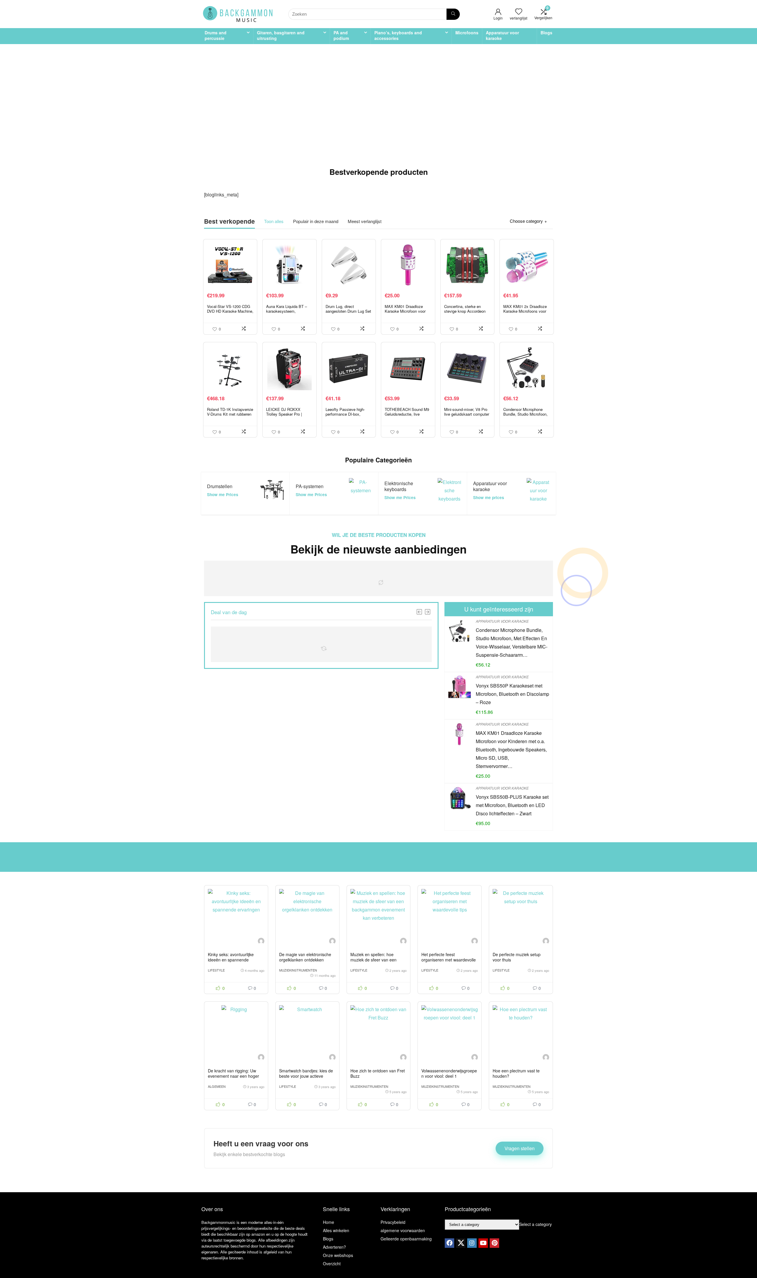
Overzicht (332, 1263)
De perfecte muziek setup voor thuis (517, 957)
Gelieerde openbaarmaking (406, 1239)
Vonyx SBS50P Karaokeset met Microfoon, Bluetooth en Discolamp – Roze (512, 694)
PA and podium (341, 35)
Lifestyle (216, 970)
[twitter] (460, 1243)
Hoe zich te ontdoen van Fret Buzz (377, 1073)
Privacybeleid (393, 1222)
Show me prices (488, 497)
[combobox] (535, 1224)
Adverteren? (334, 1247)
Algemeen (217, 1086)
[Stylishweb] (261, 941)
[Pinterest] (494, 1243)
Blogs (546, 33)
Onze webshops (338, 1255)
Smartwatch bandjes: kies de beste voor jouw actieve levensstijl (306, 1076)
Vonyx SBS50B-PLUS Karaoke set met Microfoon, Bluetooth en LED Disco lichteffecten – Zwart (512, 805)
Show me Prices (222, 494)
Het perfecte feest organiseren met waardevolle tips (448, 959)
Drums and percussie (216, 35)
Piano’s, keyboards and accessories (398, 35)
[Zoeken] (453, 14)
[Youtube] (483, 1243)
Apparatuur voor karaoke (502, 35)
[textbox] (535, 1224)
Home (328, 1222)
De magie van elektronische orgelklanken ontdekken (305, 957)
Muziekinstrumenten (298, 970)
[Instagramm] (472, 1243)
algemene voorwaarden (403, 1230)
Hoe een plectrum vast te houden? (516, 1073)
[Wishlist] (518, 11)
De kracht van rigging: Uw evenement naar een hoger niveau (233, 1076)
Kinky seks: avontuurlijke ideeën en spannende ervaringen (231, 959)
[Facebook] (449, 1243)
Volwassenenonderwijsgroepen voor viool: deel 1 (449, 1073)
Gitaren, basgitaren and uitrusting (281, 35)
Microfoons (466, 33)
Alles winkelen (336, 1230)
